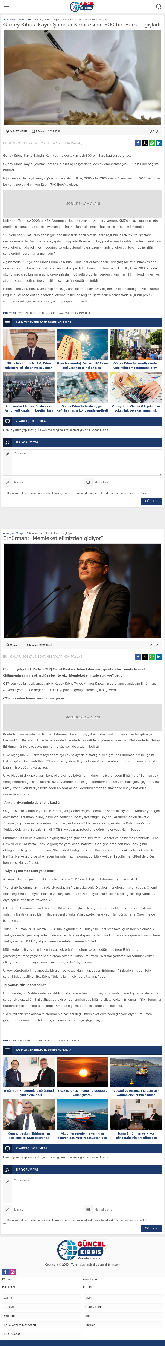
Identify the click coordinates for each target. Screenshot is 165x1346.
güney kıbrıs (46, 313)
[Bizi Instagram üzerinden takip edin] (12, 1272)
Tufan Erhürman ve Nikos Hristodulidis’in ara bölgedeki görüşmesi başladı (136, 1138)
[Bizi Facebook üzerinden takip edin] (5, 1272)
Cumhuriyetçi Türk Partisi (35, 1040)
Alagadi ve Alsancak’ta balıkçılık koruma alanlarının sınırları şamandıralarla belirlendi (136, 1095)
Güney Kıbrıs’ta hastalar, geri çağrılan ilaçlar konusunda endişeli (82, 408)
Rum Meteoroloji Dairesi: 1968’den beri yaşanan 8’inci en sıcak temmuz (82, 367)
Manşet (20, 533)
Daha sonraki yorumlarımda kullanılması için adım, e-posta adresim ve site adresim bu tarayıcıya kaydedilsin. (78, 493)
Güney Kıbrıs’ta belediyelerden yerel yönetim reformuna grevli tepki (136, 367)
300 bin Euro (26, 313)
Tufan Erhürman (68, 1040)
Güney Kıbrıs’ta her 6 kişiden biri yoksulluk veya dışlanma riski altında (136, 410)
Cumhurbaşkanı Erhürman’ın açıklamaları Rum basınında (29, 1136)
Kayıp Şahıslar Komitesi (74, 313)
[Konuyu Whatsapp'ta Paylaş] (152, 143)
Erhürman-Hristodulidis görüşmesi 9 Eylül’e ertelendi (29, 1093)
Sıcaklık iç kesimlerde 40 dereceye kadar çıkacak (82, 1093)
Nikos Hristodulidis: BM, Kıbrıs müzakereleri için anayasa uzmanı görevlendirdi (28, 367)
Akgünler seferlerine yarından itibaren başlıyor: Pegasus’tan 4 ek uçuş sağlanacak (82, 1138)
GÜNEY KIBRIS (24, 19)
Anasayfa (8, 19)
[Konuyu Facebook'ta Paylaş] (138, 143)
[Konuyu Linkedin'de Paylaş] (159, 143)
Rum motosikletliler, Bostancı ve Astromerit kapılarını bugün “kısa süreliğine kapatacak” (29, 410)
